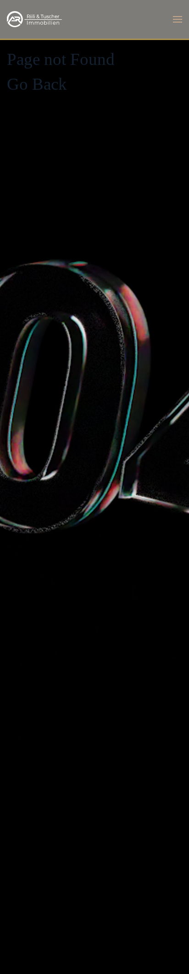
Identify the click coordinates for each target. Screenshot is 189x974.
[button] (177, 19)
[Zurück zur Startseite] (34, 19)
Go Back (37, 84)
